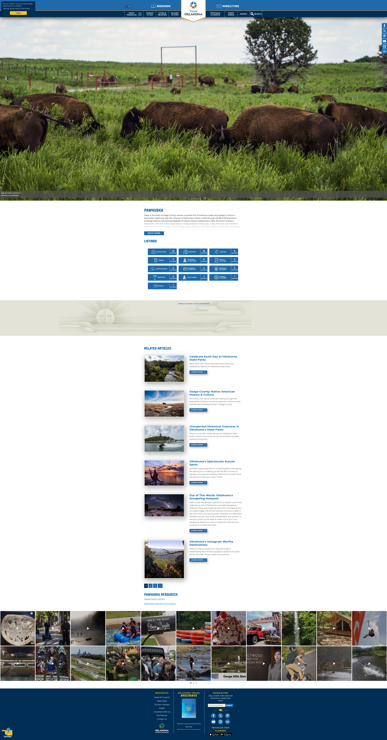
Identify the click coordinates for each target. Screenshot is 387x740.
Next (366, 108)
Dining (243, 14)
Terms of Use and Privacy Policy (189, 724)
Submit (229, 705)
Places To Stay (175, 14)
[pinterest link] (227, 715)
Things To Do (149, 14)
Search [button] (258, 14)
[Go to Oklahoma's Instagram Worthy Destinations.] (164, 559)
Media (162, 708)
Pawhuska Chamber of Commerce (160, 604)
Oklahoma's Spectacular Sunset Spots (212, 463)
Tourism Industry (162, 705)
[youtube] (384, 41)
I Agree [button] (18, 13)
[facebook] (384, 25)
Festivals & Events (215, 14)
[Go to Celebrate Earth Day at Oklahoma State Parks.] (164, 368)
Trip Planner (161, 715)
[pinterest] (384, 36)
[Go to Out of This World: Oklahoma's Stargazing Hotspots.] (164, 505)
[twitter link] (220, 715)
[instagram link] (220, 721)
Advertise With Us (162, 712)
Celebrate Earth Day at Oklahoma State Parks (213, 358)
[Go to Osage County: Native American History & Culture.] (164, 403)
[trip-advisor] (384, 51)
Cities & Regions (162, 14)
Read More (154, 233)
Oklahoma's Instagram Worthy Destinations (211, 543)
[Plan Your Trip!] (7, 732)
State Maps (162, 701)
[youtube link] (213, 721)
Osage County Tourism (154, 599)
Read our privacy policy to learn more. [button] (16, 8)
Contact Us (162, 719)
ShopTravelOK (131, 14)
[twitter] (384, 30)
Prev (21, 108)
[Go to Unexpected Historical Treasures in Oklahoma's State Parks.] (164, 438)
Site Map (189, 727)
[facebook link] (213, 715)
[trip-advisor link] (227, 721)
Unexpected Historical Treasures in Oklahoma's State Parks (214, 428)
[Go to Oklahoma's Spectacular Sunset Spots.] (164, 473)
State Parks (231, 14)
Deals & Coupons (162, 697)
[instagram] (384, 46)
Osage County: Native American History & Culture (212, 393)
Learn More (197, 372)
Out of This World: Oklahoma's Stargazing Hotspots (211, 497)
